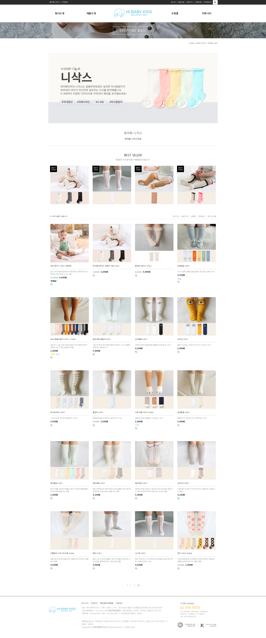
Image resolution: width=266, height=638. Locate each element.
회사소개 (59, 13)
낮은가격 (176, 216)
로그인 (173, 2)
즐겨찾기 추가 (54, 2)
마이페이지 (208, 2)
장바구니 (190, 2)
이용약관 (119, 603)
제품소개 (91, 13)
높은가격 (185, 216)
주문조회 (198, 2)
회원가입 (181, 2)
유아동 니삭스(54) (133, 139)
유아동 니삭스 (213, 43)
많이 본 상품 (212, 216)
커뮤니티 (206, 13)
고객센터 (65, 2)
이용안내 (94, 603)
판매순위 (201, 216)
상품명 (193, 216)
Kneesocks (201, 43)
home (191, 43)
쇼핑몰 (174, 13)
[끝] (138, 585)
